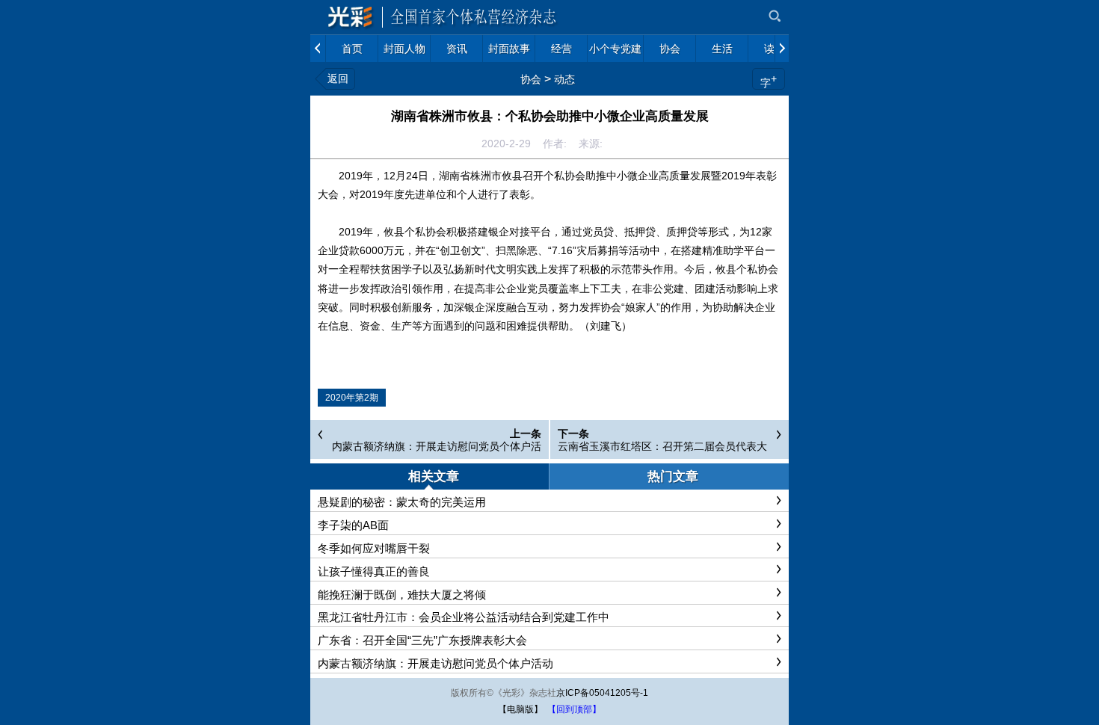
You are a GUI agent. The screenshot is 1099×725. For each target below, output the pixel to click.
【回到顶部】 (574, 709)
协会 (530, 79)
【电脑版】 (520, 709)
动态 (564, 79)
